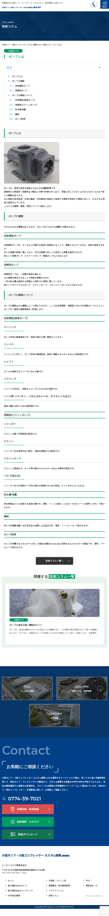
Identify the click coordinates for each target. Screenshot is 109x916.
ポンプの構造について (20, 95)
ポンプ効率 (17, 119)
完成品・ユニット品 (57, 880)
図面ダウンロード (28, 834)
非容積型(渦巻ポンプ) (22, 100)
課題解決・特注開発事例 (59, 885)
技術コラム (53, 896)
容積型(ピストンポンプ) (23, 105)
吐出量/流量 (17, 109)
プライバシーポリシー (95, 896)
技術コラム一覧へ (54, 561)
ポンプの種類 (16, 81)
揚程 (14, 114)
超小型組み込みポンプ (17, 885)
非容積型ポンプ (19, 86)
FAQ (88, 880)
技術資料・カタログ (28, 821)
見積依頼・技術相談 (28, 809)
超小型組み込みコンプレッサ (20, 890)
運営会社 (90, 885)
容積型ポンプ (18, 90)
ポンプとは (15, 76)
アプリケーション (56, 890)
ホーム (11, 880)
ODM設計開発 (14, 896)
